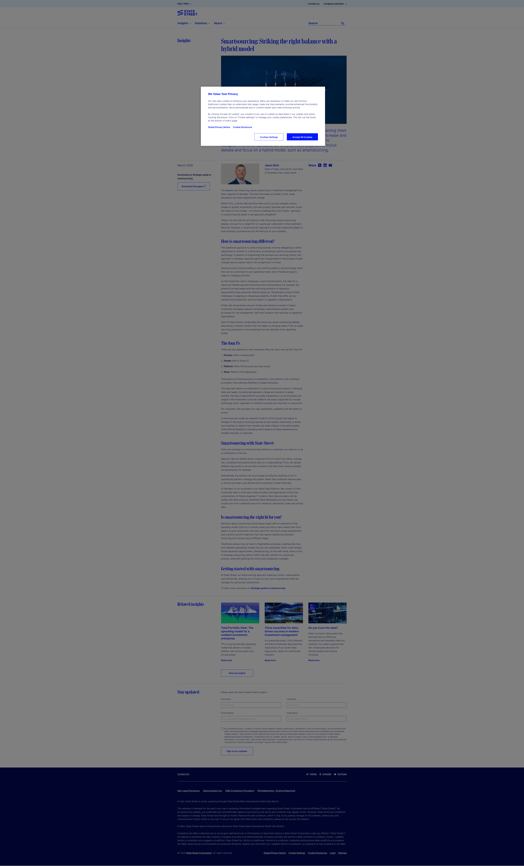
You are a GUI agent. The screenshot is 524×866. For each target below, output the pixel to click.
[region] (263, 116)
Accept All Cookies (302, 137)
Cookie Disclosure (242, 127)
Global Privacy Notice (219, 127)
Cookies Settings (269, 137)
